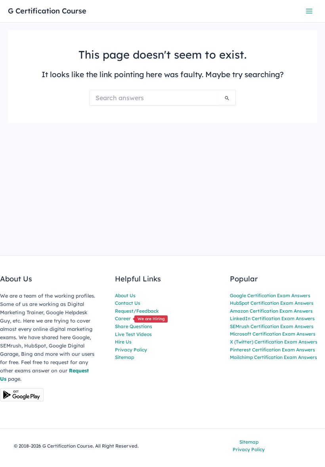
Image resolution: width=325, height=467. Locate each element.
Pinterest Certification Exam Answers (272, 350)
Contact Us (127, 303)
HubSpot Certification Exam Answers (272, 303)
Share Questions (133, 326)
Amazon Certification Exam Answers (271, 311)
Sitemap (124, 357)
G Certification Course (47, 10)
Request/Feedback (137, 311)
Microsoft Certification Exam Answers (272, 334)
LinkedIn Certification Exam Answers (272, 318)
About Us (125, 295)
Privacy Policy (131, 350)
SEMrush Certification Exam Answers (272, 326)
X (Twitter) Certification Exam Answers (273, 342)
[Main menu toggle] (309, 11)
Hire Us (123, 342)
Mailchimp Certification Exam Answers (273, 357)
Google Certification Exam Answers (270, 295)
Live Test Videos (133, 334)
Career (139, 318)
